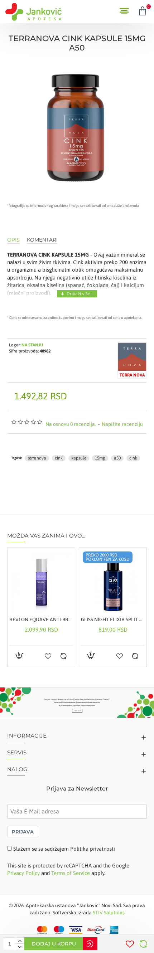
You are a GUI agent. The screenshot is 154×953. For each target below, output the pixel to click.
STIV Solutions (109, 912)
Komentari (42, 240)
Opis (13, 240)
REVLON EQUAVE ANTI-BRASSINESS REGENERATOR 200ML (41, 619)
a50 (117, 458)
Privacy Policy (23, 873)
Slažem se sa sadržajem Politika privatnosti (64, 849)
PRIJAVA (23, 832)
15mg (100, 458)
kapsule (78, 458)
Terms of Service (70, 873)
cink (59, 458)
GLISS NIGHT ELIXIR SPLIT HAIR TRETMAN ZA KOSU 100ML (113, 619)
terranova (37, 458)
